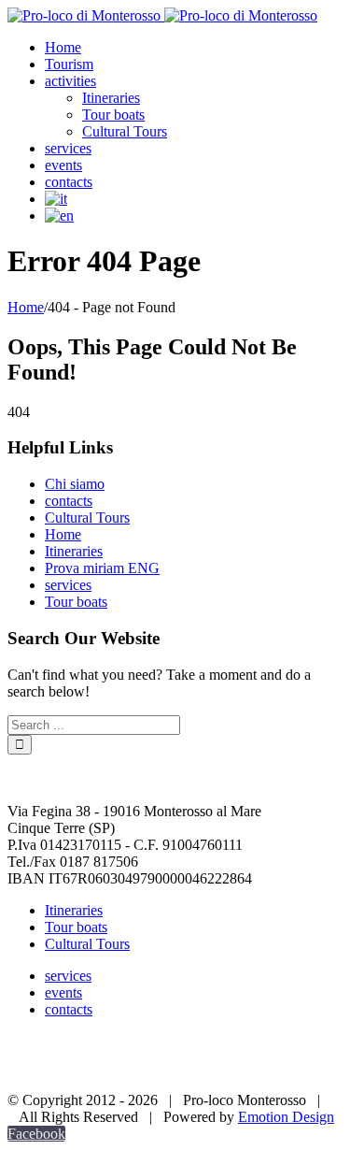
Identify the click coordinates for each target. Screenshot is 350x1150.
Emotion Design (286, 1117)
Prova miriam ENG (102, 568)
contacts (68, 501)
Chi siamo (75, 484)
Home (63, 534)
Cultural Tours (87, 517)
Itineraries (74, 551)
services (68, 585)
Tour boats (76, 602)
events (63, 992)
